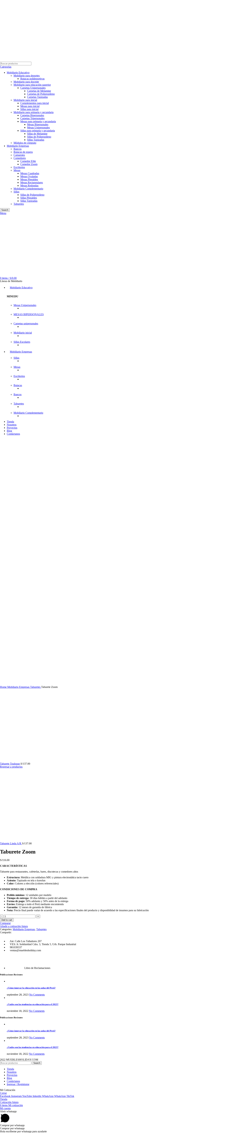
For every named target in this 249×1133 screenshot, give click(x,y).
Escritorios (19, 167)
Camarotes (19, 155)
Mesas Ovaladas (29, 176)
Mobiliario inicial (23, 332)
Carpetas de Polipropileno (41, 93)
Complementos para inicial (34, 103)
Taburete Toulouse (10, 763)
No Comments (37, 994)
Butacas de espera (23, 152)
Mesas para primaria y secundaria (38, 121)
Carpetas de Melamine (39, 90)
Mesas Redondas (29, 185)
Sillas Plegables (28, 197)
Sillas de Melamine (37, 133)
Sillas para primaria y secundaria (37, 130)
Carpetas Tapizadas (37, 97)
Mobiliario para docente (26, 81)
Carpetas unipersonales (26, 323)
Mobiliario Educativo (18, 72)
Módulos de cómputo (25, 142)
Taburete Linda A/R (11, 843)
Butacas (18, 385)
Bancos (18, 148)
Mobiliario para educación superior (32, 84)
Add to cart (6, 920)
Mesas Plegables (29, 179)
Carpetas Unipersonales (33, 87)
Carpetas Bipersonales (32, 115)
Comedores (20, 158)
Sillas (16, 191)
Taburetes (19, 203)
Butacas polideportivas (32, 78)
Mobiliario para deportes (27, 75)
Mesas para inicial (29, 106)
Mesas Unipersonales (38, 127)
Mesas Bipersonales (37, 124)
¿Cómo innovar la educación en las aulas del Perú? (31, 988)
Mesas (17, 170)
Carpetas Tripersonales (32, 118)
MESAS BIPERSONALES (29, 314)
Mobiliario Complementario (28, 188)
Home (3, 687)
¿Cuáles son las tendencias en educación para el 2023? (32, 1004)
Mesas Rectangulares (31, 182)
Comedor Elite (28, 161)
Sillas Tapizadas (35, 139)
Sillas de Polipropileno (39, 136)
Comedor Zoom (28, 164)
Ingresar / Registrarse (18, 1084)
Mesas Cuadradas (29, 173)
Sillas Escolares (22, 341)
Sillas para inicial (29, 109)
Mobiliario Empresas (18, 145)
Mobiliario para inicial (25, 100)
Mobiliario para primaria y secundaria (34, 112)
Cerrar (3, 1093)
